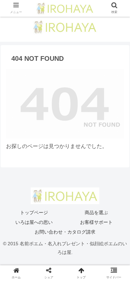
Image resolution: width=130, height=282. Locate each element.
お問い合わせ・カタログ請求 (65, 232)
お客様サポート (96, 222)
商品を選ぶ (96, 212)
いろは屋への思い (34, 222)
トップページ (34, 212)
